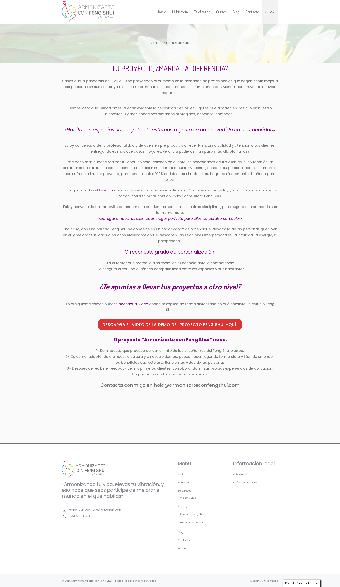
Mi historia (184, 482)
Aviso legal (240, 474)
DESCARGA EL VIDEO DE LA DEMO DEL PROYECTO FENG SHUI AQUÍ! (170, 324)
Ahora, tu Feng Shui (192, 514)
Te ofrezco (185, 491)
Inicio (181, 474)
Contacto (184, 540)
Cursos (182, 507)
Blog (181, 532)
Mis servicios (188, 498)
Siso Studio (271, 581)
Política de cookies (245, 482)
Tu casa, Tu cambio (192, 522)
